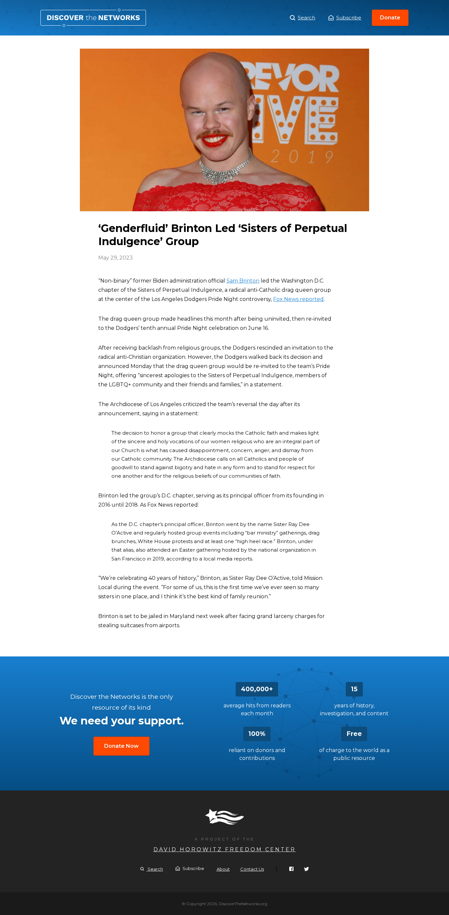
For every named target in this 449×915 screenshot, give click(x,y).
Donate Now (121, 746)
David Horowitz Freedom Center (225, 849)
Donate (390, 17)
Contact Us (252, 869)
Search (306, 17)
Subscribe (348, 17)
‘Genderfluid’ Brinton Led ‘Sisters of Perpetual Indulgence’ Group (93, 18)
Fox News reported (298, 299)
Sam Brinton (242, 281)
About (223, 869)
